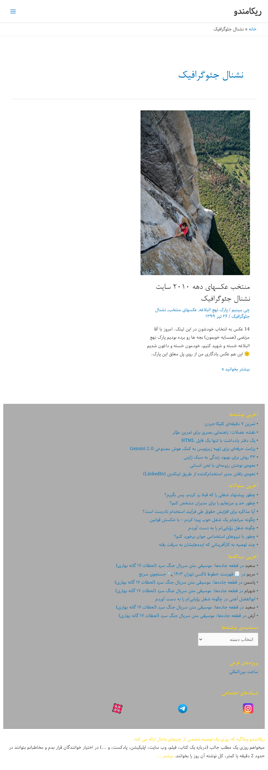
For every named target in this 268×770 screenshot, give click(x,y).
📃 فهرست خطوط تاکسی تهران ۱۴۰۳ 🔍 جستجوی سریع (189, 574)
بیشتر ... (164, 756)
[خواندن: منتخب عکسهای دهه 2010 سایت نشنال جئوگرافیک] (195, 193)
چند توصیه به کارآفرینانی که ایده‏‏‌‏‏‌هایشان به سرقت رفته (207, 545)
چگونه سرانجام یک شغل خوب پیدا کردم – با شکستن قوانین (202, 520)
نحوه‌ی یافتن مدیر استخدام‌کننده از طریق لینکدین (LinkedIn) (199, 474)
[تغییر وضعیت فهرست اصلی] (13, 11)
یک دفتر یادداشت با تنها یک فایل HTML (218, 440)
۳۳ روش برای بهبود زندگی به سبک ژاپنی (219, 457)
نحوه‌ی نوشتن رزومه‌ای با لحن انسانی (222, 465)
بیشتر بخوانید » (236, 369)
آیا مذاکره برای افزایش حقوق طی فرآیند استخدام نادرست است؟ (198, 512)
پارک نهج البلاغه (213, 310)
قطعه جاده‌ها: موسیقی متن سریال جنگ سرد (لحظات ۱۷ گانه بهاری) (177, 566)
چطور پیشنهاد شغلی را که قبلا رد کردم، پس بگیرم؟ (209, 495)
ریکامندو (247, 11)
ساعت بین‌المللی (243, 672)
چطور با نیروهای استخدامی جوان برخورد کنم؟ (214, 536)
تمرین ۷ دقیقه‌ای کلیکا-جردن (230, 424)
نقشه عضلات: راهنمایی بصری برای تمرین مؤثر (213, 432)
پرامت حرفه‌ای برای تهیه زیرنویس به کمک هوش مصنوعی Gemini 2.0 (192, 449)
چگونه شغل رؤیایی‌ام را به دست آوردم (221, 528)
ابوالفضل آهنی (242, 599)
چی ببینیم (241, 310)
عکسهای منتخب (182, 310)
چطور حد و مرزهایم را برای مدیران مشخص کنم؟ (212, 503)
